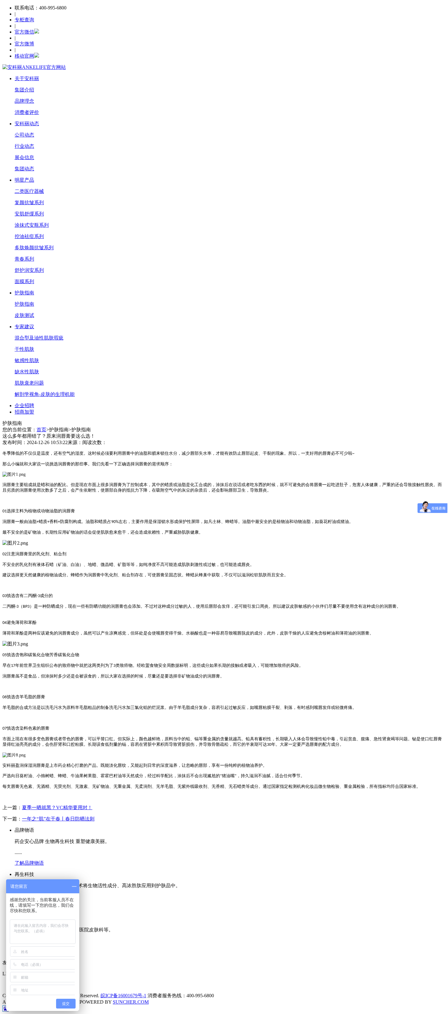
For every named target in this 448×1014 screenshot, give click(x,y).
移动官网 (24, 56)
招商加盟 (24, 411)
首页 (41, 429)
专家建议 (24, 326)
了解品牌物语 (29, 863)
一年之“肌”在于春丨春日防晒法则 (58, 818)
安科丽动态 (27, 123)
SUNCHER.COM (131, 1002)
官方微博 (24, 43)
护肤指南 (24, 292)
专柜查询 (24, 19)
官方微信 (24, 31)
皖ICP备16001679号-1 (123, 995)
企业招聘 (24, 405)
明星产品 (24, 180)
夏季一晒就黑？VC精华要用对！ (57, 807)
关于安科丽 (27, 78)
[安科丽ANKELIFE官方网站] (34, 67)
